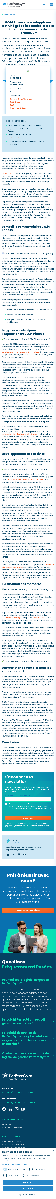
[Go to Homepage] (13, 4)
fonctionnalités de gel (12, 617)
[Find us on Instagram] (17, 1109)
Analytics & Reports (19, 108)
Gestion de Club (11, 1141)
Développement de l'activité (20, 134)
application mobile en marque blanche (25, 479)
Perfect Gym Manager (21, 99)
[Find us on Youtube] (23, 1109)
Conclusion (12, 144)
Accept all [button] (28, 1182)
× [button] (53, 1150)
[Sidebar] (52, 4)
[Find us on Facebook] (4, 1109)
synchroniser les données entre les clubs (20, 352)
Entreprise (8, 1124)
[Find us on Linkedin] (10, 1109)
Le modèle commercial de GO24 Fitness (24, 125)
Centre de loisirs (12, 1128)
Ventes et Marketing (14, 1145)
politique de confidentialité (15, 825)
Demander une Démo (28, 910)
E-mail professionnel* (19, 795)
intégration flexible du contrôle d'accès (20, 434)
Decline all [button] (28, 1189)
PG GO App (15, 102)
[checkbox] (6, 804)
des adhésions (40, 617)
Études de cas (9, 15)
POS (12, 105)
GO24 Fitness (8, 173)
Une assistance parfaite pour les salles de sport (27, 141)
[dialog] (28, 1173)
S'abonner (28, 818)
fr (44, 4)
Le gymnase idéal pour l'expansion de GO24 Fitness (26, 130)
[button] (28, 1164)
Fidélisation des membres (19, 138)
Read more (11, 1161)
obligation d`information (39, 825)
